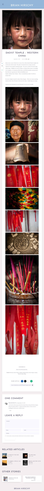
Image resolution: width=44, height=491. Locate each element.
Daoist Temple (16, 372)
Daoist (12, 372)
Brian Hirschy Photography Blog (22, 369)
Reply (10, 410)
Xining (25, 373)
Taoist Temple (31, 372)
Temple (36, 372)
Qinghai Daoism (25, 372)
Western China (20, 373)
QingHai (20, 372)
